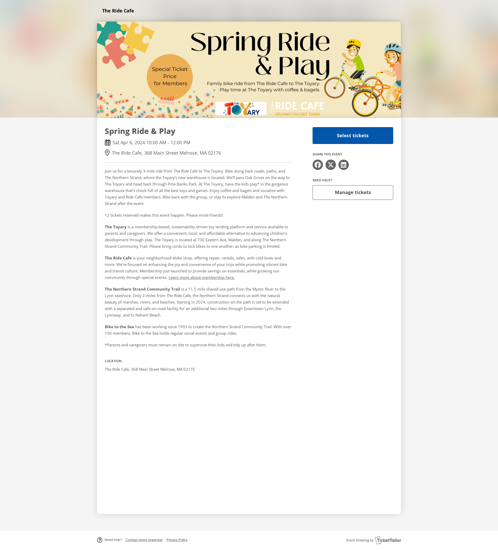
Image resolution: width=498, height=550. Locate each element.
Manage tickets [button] (353, 192)
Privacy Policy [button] (177, 539)
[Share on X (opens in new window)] (331, 165)
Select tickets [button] (353, 135)
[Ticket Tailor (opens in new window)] (388, 540)
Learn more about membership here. (202, 277)
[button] (144, 539)
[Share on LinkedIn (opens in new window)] (343, 165)
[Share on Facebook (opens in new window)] (318, 165)
